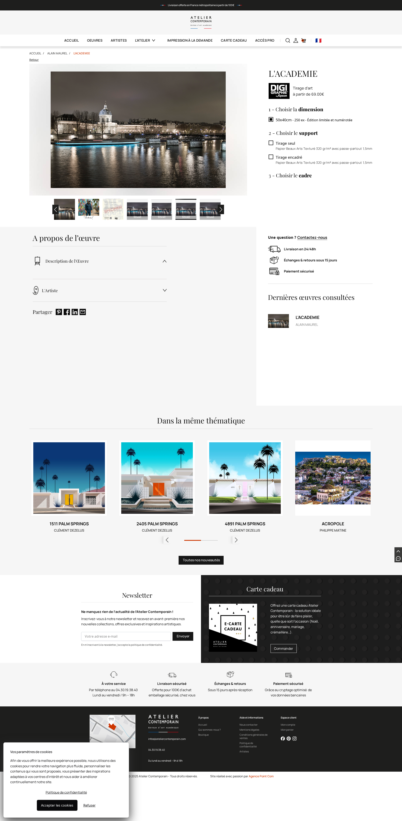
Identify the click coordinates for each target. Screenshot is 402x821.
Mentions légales (249, 729)
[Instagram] (294, 739)
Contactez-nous (312, 237)
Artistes (119, 40)
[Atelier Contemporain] (201, 22)
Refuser (89, 805)
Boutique (203, 735)
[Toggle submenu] (156, 40)
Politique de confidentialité (66, 792)
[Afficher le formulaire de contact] (398, 558)
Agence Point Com (261, 776)
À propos (203, 717)
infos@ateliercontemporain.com (167, 739)
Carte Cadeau (234, 40)
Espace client (288, 717)
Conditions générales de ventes (254, 736)
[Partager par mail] (83, 312)
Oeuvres (94, 40)
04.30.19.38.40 (156, 750)
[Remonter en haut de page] (398, 551)
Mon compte (288, 724)
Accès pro (264, 40)
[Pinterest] (289, 739)
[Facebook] (283, 739)
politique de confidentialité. (147, 645)
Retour (34, 60)
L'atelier (142, 40)
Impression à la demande (190, 40)
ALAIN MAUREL (57, 53)
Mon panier (287, 729)
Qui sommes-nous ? (209, 729)
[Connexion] (295, 40)
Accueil (71, 40)
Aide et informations (251, 717)
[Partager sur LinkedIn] (75, 312)
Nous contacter (249, 724)
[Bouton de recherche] (288, 40)
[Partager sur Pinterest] (59, 312)
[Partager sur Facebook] (67, 312)
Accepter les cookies (57, 805)
